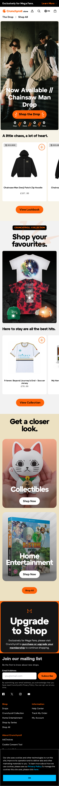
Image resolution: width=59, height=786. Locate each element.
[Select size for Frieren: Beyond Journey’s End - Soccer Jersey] (41, 340)
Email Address (9, 670)
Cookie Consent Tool (12, 744)
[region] (30, 171)
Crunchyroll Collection (13, 713)
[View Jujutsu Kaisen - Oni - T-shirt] (29, 298)
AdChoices (7, 739)
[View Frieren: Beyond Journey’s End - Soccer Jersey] (24, 357)
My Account (38, 717)
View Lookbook (29, 209)
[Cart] (55, 11)
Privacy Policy (35, 766)
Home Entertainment (12, 717)
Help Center (38, 708)
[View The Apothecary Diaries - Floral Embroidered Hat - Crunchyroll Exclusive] (13, 316)
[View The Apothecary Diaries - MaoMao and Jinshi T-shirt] (29, 265)
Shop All (23, 17)
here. (36, 769)
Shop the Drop (29, 114)
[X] (12, 694)
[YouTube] (29, 694)
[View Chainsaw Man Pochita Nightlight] (43, 312)
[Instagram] (20, 694)
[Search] (39, 11)
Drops (5, 708)
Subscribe (47, 676)
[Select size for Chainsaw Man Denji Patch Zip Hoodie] (41, 147)
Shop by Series (9, 722)
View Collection (30, 402)
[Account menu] (32, 11)
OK (29, 778)
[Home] (15, 11)
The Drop (7, 17)
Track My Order (39, 713)
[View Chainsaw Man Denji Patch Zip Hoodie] (24, 164)
